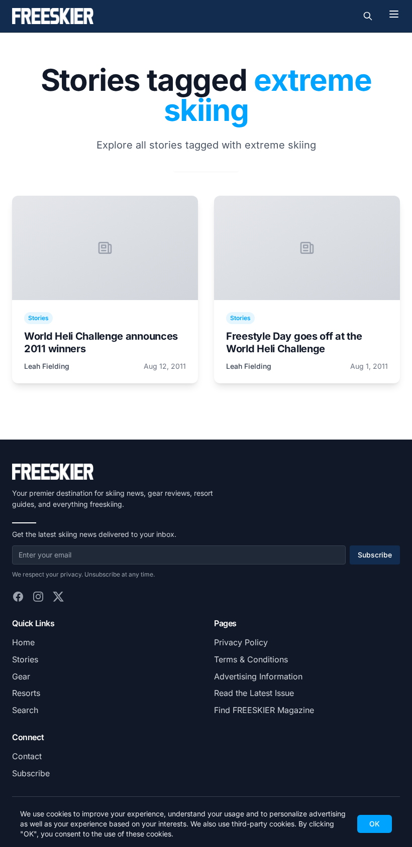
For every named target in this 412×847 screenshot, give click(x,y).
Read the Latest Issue (254, 693)
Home (23, 642)
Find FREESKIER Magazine (264, 710)
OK (374, 823)
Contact (27, 756)
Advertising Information (258, 676)
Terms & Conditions (251, 659)
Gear (21, 676)
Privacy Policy (241, 642)
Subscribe (375, 554)
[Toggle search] (368, 16)
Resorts (26, 693)
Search (25, 710)
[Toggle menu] (394, 14)
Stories (25, 659)
